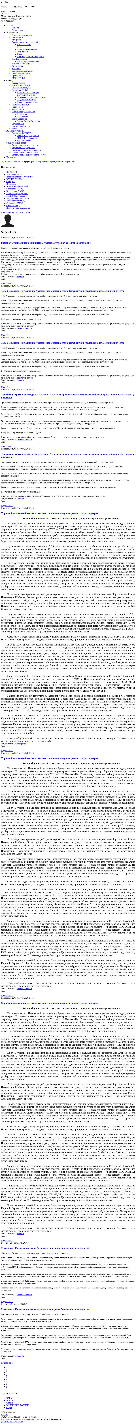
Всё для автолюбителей (22, 71)
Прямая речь (17, 76)
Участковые (22, 116)
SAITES (4, 1414)
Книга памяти (18, 109)
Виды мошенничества (27, 49)
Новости (16, 28)
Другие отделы (24, 140)
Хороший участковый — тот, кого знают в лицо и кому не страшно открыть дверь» (49, 513)
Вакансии (16, 68)
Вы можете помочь (15, 131)
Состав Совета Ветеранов (28, 121)
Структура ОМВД (20, 90)
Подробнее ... (7, 283)
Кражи (20, 47)
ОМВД (9, 1398)
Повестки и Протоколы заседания (27, 150)
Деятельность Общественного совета (28, 155)
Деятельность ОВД (20, 104)
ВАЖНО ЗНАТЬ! (14, 179)
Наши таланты (18, 128)
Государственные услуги (17, 198)
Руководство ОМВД (21, 85)
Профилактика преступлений (25, 42)
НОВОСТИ (11, 172)
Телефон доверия (19, 59)
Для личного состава (21, 126)
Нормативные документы (23, 147)
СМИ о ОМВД (18, 78)
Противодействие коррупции (30, 56)
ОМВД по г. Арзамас (10, 162)
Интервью (16, 40)
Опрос (9, 1407)
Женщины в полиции (21, 64)
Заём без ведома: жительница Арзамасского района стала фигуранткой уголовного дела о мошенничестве (62, 290)
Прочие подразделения (27, 102)
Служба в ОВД (18, 123)
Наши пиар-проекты (21, 73)
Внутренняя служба (26, 95)
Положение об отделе (21, 88)
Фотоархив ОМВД (14, 189)
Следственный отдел (26, 100)
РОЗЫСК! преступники (28, 135)
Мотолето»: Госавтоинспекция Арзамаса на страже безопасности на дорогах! (45, 1248)
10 (7, 1389)
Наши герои (17, 107)
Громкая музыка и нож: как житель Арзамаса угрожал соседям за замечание (46, 242)
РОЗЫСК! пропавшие (27, 138)
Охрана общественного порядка (31, 97)
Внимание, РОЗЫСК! (21, 133)
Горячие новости (19, 30)
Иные (19, 54)
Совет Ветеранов (19, 119)
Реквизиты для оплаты (22, 35)
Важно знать (17, 37)
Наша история (18, 83)
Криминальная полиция (28, 92)
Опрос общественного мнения (25, 145)
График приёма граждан (28, 61)
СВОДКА (10, 181)
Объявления (17, 66)
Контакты (10, 157)
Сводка (9, 1403)
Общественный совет (16, 143)
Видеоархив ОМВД (15, 191)
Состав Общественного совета (25, 152)
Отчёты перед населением (23, 112)
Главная (10, 25)
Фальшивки (22, 52)
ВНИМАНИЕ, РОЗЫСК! (17, 1405)
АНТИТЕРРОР (24, 44)
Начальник (22, 114)
